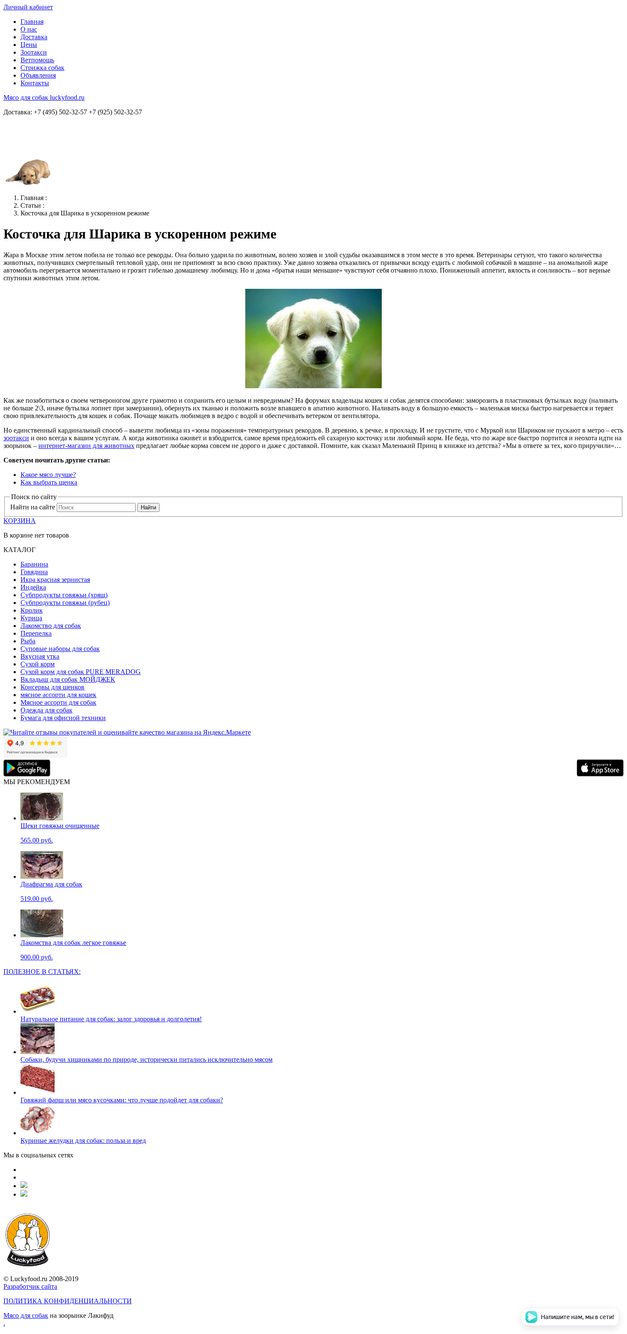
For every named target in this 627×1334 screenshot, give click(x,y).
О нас (28, 29)
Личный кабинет (28, 7)
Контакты (34, 83)
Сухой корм (37, 664)
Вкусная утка (39, 656)
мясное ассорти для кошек (58, 694)
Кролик (31, 610)
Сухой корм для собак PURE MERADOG (80, 671)
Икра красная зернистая (55, 579)
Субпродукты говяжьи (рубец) (65, 602)
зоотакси (16, 438)
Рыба (27, 641)
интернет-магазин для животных (86, 445)
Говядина (34, 571)
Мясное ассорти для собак (58, 702)
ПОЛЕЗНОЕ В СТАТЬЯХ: (42, 971)
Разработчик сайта (30, 1286)
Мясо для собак (25, 1315)
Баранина (34, 564)
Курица (31, 618)
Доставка (33, 37)
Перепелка (36, 633)
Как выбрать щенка (48, 482)
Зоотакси (33, 52)
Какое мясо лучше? (48, 474)
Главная (32, 21)
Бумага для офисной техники (63, 717)
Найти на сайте (32, 507)
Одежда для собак (46, 710)
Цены (28, 44)
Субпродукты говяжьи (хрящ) (63, 595)
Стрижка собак (42, 67)
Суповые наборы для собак (60, 648)
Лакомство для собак (50, 625)
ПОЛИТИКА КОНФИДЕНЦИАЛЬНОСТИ (67, 1301)
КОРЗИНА (19, 520)
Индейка (33, 587)
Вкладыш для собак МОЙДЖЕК (67, 679)
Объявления (38, 75)
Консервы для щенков (52, 687)
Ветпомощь (37, 60)
